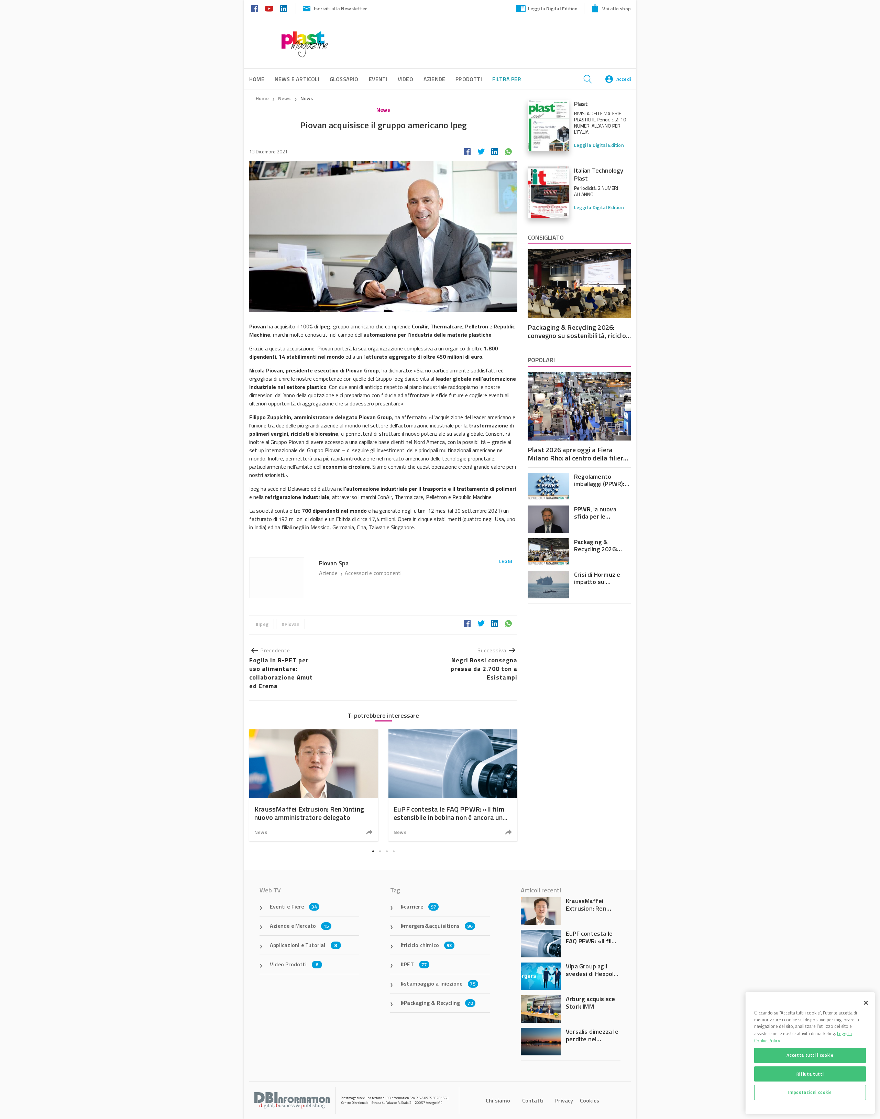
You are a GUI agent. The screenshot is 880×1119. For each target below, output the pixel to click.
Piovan (292, 624)
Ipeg (263, 624)
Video (405, 79)
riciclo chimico (428, 945)
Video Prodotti (294, 964)
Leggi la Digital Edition (553, 8)
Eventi (378, 79)
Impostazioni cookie (810, 1092)
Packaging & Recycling (438, 1003)
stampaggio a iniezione (440, 983)
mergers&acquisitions (438, 926)
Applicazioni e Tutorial (303, 945)
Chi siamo (498, 1100)
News (285, 98)
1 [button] (373, 851)
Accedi (623, 79)
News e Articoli (297, 79)
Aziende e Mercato (299, 926)
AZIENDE (434, 79)
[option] (313, 785)
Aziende (329, 573)
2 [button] (379, 851)
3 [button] (386, 851)
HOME (256, 79)
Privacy (564, 1100)
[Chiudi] (865, 1002)
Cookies (589, 1100)
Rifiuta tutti (810, 1073)
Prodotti (468, 79)
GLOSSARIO (344, 79)
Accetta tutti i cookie (809, 1055)
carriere (420, 906)
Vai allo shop (616, 8)
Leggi (505, 561)
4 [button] (393, 851)
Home (262, 98)
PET (415, 964)
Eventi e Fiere (293, 906)
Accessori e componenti (373, 573)
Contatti (533, 1100)
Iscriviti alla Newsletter (340, 8)
